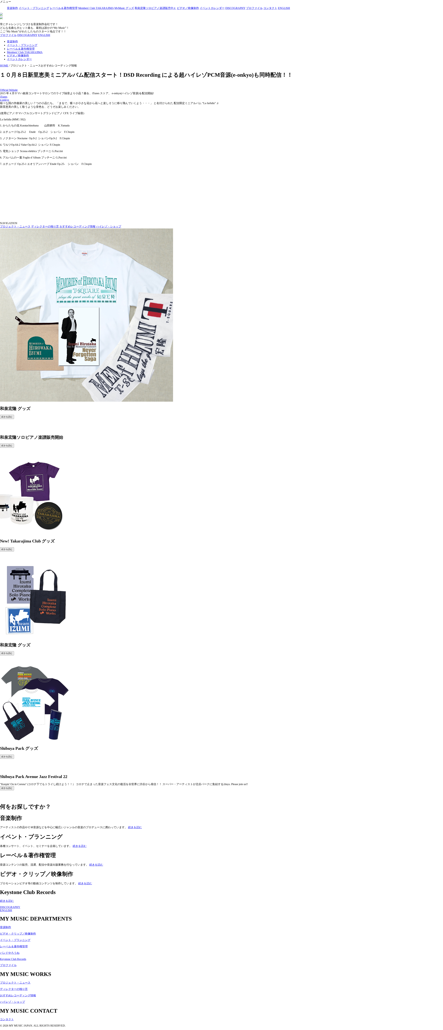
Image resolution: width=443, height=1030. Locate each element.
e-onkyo (4, 99)
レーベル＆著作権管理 (64, 8)
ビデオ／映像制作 (188, 8)
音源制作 (5, 927)
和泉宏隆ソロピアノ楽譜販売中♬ (155, 8)
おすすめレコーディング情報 (78, 226)
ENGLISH (284, 8)
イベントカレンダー (212, 8)
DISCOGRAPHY (235, 8)
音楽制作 (12, 8)
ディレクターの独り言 (45, 226)
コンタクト (270, 8)
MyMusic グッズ (124, 8)
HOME (4, 65)
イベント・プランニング (34, 8)
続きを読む (7, 416)
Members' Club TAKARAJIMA (96, 8)
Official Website (9, 90)
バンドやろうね (9, 952)
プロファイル (254, 8)
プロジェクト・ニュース (15, 226)
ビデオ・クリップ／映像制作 (18, 933)
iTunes (3, 96)
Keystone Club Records (13, 959)
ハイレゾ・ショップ (108, 226)
